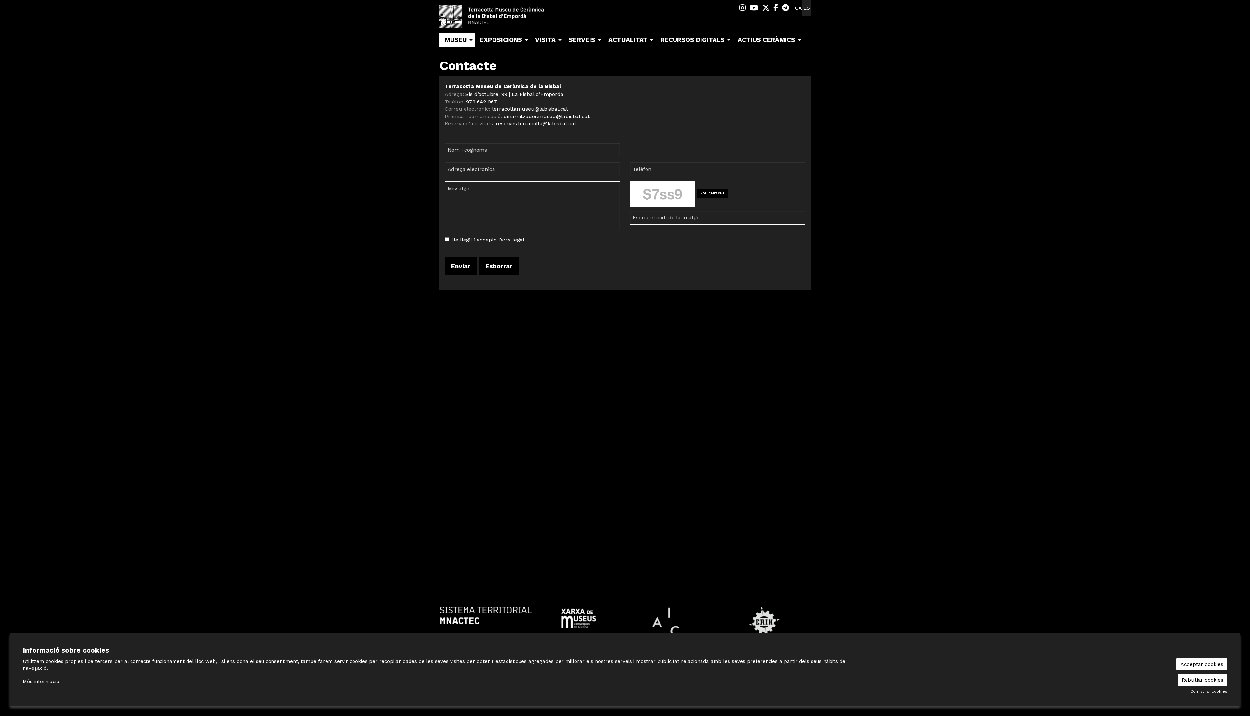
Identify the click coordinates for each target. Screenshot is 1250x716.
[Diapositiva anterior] (445, 622)
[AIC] (671, 621)
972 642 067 (481, 102)
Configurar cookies (1208, 691)
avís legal (512, 240)
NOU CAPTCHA (712, 193)
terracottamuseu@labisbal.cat (530, 109)
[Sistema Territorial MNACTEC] (486, 615)
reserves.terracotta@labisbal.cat (536, 123)
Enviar (460, 266)
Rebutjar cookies (1202, 680)
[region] (625, 622)
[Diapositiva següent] (804, 622)
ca (798, 8)
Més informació (41, 681)
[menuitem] (742, 8)
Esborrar (498, 266)
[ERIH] (764, 621)
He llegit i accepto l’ (476, 240)
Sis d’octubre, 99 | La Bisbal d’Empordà (514, 94)
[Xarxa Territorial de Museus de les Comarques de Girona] (578, 618)
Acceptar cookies (1201, 664)
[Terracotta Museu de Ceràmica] (498, 19)
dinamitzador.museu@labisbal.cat (547, 116)
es (806, 8)
